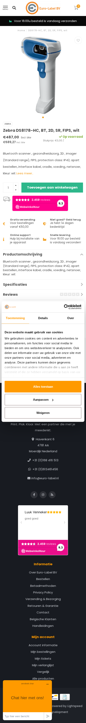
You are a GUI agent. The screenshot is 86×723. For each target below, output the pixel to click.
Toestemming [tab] (15, 318)
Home (21, 30)
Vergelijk (43, 672)
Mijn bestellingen (43, 652)
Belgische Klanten (43, 619)
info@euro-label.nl (45, 478)
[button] (43, 117)
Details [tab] (43, 318)
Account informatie (43, 645)
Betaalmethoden (43, 586)
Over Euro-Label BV (43, 572)
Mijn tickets (43, 658)
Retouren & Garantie (43, 606)
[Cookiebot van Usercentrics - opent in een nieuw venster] (63, 307)
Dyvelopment (59, 712)
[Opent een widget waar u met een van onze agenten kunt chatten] (27, 700)
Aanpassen (41, 399)
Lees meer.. (24, 173)
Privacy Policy (43, 592)
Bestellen (43, 579)
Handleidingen (43, 626)
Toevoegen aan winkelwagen (52, 187)
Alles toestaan (43, 386)
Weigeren (43, 412)
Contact (43, 612)
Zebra (7, 123)
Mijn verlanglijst (43, 665)
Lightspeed (74, 706)
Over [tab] (70, 318)
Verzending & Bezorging (43, 599)
